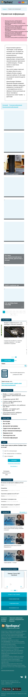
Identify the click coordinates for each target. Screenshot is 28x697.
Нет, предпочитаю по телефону (12, 453)
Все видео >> (23, 512)
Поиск (3, 363)
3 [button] (16, 357)
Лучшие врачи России (14, 603)
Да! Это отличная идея (10, 451)
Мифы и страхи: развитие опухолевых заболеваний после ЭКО (14, 395)
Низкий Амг (4, 488)
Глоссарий (5, 105)
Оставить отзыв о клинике (14, 594)
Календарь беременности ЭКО (6, 472)
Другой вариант (8, 456)
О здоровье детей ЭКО (10, 399)
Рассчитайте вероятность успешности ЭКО (17, 373)
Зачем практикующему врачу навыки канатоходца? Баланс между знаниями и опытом (13, 528)
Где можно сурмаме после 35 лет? (10, 493)
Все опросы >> (14, 466)
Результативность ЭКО (14, 607)
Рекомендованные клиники (10, 569)
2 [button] (14, 357)
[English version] (19, 2)
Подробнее (14, 120)
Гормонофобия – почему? (10, 562)
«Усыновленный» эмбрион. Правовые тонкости (12, 413)
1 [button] (12, 357)
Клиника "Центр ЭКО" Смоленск (14, 574)
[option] (14, 333)
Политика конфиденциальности (7, 670)
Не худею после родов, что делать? (10, 504)
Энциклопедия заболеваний (10, 107)
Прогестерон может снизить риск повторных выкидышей (12, 384)
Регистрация (7, 360)
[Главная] (7, 3)
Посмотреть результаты (14, 463)
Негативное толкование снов (8, 499)
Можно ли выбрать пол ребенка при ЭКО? (14, 405)
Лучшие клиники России (14, 599)
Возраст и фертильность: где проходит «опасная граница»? (13, 323)
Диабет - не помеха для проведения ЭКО (11, 409)
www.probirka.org (7, 641)
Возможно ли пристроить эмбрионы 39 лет (12, 482)
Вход (15, 360)
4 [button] (16, 590)
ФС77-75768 (20, 635)
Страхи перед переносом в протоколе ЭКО (12, 402)
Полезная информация (15, 105)
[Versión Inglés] (23, 2)
